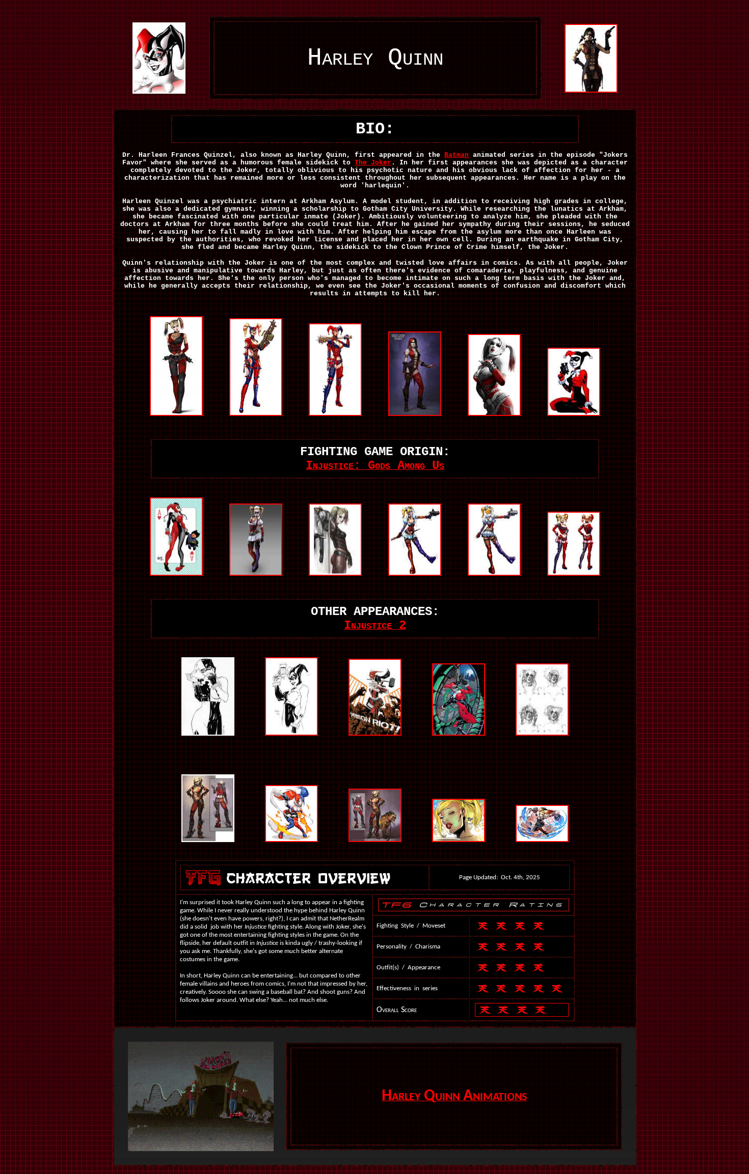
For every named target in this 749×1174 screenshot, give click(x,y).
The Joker (373, 162)
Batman (456, 155)
